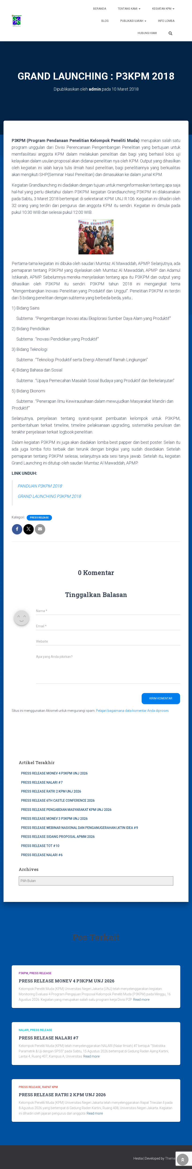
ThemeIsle (172, 1158)
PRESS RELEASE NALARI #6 (42, 855)
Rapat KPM (50, 1087)
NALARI (24, 1030)
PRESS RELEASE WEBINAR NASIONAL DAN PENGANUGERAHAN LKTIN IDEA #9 (79, 828)
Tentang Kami (128, 8)
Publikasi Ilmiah (132, 21)
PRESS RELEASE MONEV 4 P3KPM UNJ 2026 (54, 773)
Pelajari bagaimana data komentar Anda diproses (132, 711)
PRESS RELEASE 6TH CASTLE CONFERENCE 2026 (58, 800)
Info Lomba (166, 21)
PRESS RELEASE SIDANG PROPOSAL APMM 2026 (58, 837)
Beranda (99, 8)
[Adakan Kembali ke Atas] (183, 1159)
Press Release (39, 517)
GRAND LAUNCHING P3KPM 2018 (49, 496)
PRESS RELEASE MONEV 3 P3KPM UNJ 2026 (54, 818)
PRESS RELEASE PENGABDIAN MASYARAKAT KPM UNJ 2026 (66, 810)
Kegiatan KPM (162, 8)
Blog (105, 21)
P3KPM (23, 973)
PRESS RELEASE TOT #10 (40, 846)
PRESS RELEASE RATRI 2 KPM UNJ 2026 (51, 791)
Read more (141, 999)
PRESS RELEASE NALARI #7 (42, 782)
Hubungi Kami (147, 33)
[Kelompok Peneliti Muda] (16, 21)
